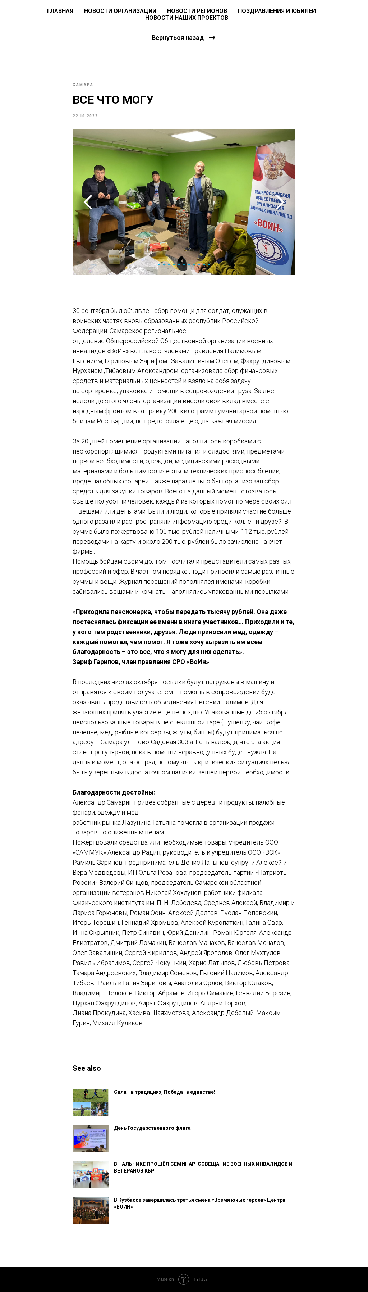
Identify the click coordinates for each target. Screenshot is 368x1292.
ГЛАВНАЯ (60, 11)
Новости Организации (120, 11)
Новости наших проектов (186, 17)
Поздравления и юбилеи (277, 11)
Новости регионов (197, 11)
